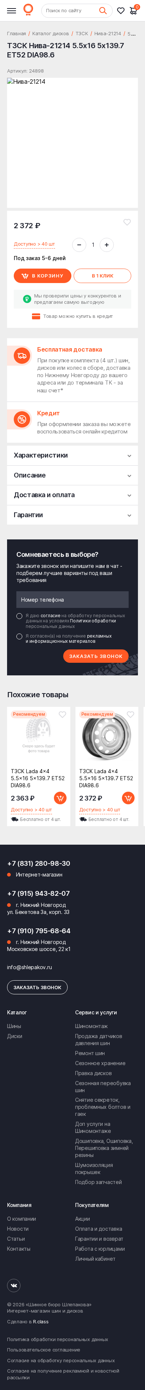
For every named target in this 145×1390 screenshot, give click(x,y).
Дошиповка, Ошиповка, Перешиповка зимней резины (104, 1148)
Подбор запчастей (98, 1182)
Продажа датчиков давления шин (98, 1039)
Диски (14, 1036)
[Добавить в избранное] (127, 222)
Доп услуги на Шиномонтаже (93, 1127)
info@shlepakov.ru (29, 967)
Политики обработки (93, 620)
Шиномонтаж (91, 1026)
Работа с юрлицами (100, 1249)
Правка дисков (93, 1073)
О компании (21, 1219)
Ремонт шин (90, 1053)
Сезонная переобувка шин (103, 1086)
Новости (18, 1229)
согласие (51, 615)
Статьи (16, 1239)
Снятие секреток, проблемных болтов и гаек (102, 1107)
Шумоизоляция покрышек (94, 1168)
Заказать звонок (96, 656)
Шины (14, 1026)
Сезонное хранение (100, 1063)
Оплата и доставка (98, 1229)
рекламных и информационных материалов (68, 638)
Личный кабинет (95, 1259)
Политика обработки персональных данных (57, 1339)
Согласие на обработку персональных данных (61, 1360)
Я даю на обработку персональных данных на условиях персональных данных (75, 621)
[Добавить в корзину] (60, 798)
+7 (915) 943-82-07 (38, 893)
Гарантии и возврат (99, 1239)
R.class (40, 1321)
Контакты (18, 1249)
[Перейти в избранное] (123, 11)
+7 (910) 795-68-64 (39, 931)
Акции (82, 1219)
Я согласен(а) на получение (68, 639)
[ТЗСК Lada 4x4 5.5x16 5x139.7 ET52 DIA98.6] (39, 738)
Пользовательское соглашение (43, 1350)
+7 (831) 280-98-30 (38, 863)
